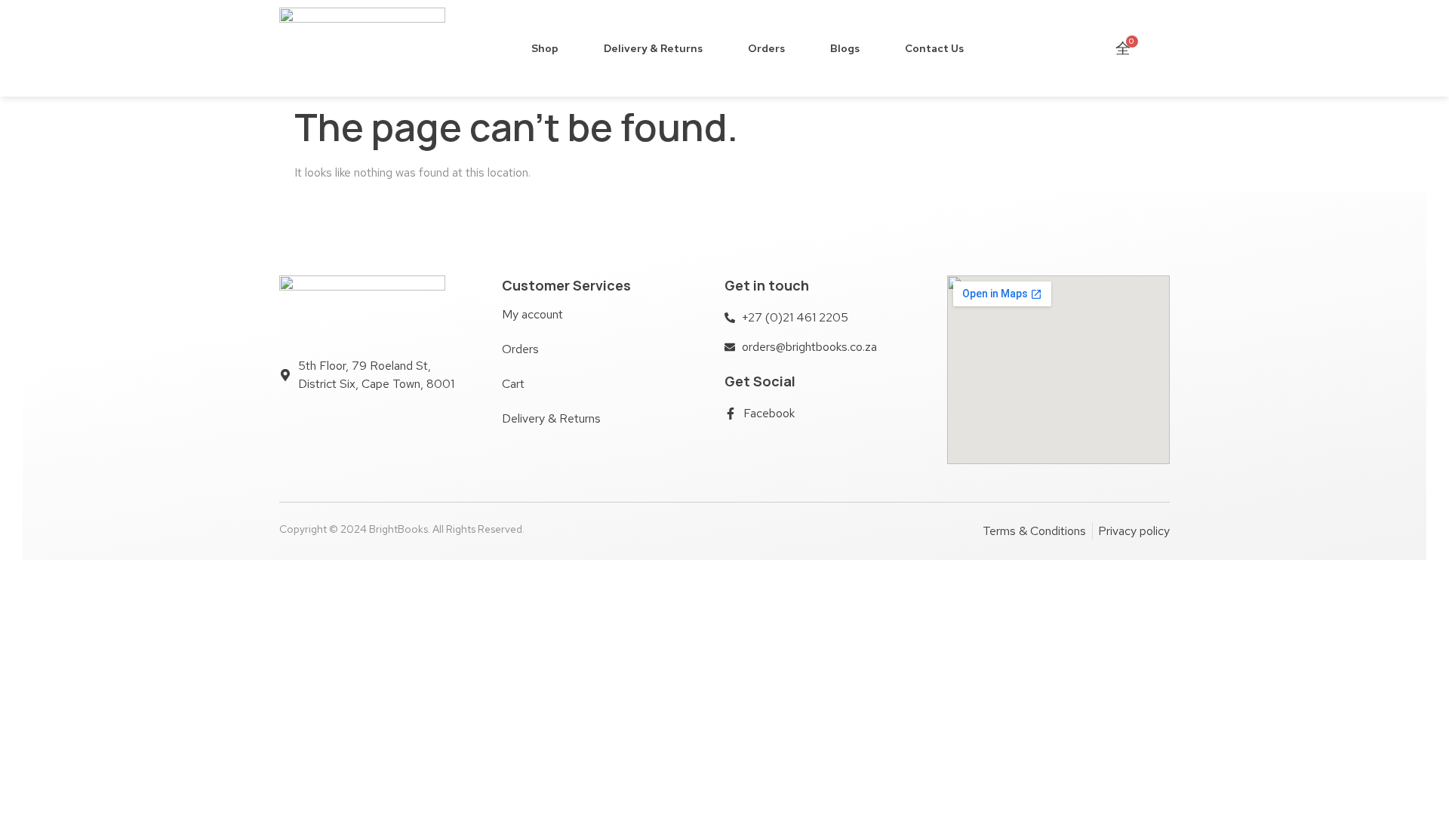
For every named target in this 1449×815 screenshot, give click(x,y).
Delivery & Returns (653, 48)
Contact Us (934, 48)
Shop (544, 48)
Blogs (845, 48)
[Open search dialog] (1158, 48)
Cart (513, 384)
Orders (766, 48)
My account (532, 314)
